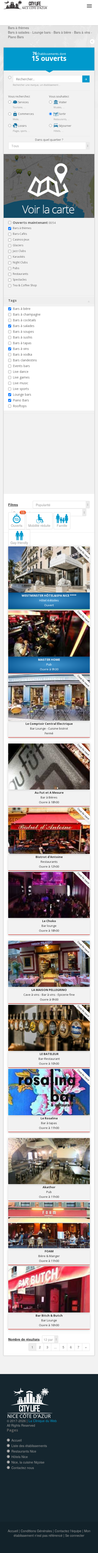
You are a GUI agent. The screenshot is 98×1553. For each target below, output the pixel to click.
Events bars (21, 366)
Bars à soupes (23, 331)
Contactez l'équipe (68, 1531)
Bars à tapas (22, 343)
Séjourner (64, 126)
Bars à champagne (27, 314)
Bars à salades (23, 326)
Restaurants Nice (23, 1451)
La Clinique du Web (42, 1420)
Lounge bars (22, 394)
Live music (20, 383)
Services (22, 102)
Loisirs (21, 126)
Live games (21, 377)
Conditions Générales (36, 1531)
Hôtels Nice (19, 1456)
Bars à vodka (22, 354)
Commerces (25, 114)
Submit (86, 79)
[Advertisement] (35, 460)
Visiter (62, 102)
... (55, 1347)
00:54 (34, 223)
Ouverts (18, 520)
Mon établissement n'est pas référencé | (52, 1533)
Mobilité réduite (39, 525)
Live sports (21, 389)
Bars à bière (22, 308)
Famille (62, 525)
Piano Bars (21, 400)
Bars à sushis (22, 337)
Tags (12, 300)
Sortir (62, 114)
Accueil (16, 1440)
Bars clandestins (25, 360)
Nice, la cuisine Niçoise (27, 1462)
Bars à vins (21, 348)
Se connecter (74, 1535)
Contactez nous (22, 1467)
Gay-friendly (19, 542)
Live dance (20, 371)
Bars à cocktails (24, 320)
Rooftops (20, 406)
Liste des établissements (29, 1445)
